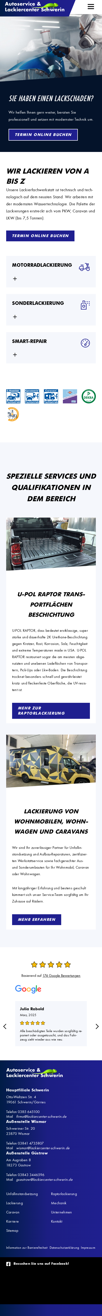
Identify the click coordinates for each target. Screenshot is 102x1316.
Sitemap (12, 1230)
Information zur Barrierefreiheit (27, 1248)
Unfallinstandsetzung (22, 1194)
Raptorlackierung (64, 1194)
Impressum (88, 1248)
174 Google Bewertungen (61, 975)
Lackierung (14, 1203)
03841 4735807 (31, 1143)
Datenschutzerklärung (64, 1248)
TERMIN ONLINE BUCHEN (43, 134)
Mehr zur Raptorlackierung (41, 711)
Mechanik (59, 1203)
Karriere (12, 1221)
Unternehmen (61, 1212)
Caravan (12, 1212)
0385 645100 (29, 1111)
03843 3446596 (31, 1175)
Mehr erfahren (37, 919)
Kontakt (56, 1221)
